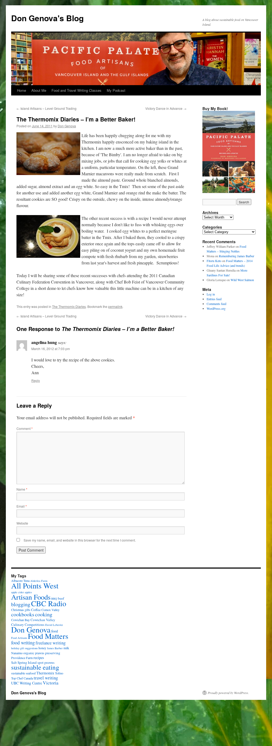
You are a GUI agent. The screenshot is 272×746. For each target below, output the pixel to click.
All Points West (34, 586)
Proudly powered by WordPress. (228, 693)
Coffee (36, 609)
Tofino (59, 673)
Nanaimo (17, 653)
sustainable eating (35, 667)
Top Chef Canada (22, 678)
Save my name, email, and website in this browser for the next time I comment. (80, 540)
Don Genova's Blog (47, 18)
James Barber (55, 648)
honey (42, 648)
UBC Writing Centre (26, 683)
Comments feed (216, 304)
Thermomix (45, 672)
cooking (43, 614)
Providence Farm (22, 658)
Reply (35, 380)
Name (21, 489)
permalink (115, 306)
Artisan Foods (30, 597)
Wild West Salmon (242, 280)
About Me (38, 90)
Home (21, 90)
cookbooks (22, 614)
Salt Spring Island (24, 662)
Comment (24, 428)
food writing (23, 642)
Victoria (50, 683)
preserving (52, 653)
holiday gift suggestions (24, 648)
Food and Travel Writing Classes (76, 90)
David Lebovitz (54, 625)
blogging (20, 604)
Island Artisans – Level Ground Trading (46, 108)
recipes (38, 657)
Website (22, 523)
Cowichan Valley (43, 619)
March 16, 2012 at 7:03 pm (50, 348)
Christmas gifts (20, 610)
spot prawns (45, 662)
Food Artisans (19, 638)
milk (66, 648)
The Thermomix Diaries (69, 306)
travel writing (46, 678)
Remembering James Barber (236, 256)
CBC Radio (48, 603)
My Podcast (116, 90)
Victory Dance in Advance (165, 108)
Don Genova (67, 126)
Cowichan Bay (20, 620)
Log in (211, 294)
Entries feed (214, 299)
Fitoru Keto (214, 261)
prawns (39, 653)
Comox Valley (50, 610)
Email (21, 506)
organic (28, 653)
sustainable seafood (23, 673)
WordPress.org (216, 308)
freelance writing (51, 643)
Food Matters (48, 636)
